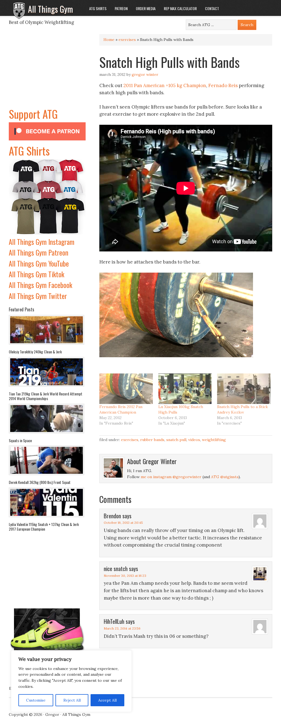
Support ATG (33, 114)
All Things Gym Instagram (41, 242)
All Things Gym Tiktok (36, 274)
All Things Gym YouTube (39, 263)
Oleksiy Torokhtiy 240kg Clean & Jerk (35, 351)
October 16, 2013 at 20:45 (123, 522)
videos (194, 439)
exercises (127, 39)
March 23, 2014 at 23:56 (122, 628)
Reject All (72, 700)
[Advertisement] (47, 71)
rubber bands (152, 439)
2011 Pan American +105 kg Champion (164, 85)
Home (108, 39)
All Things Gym (50, 9)
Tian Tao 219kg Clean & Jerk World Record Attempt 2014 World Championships (45, 396)
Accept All (107, 700)
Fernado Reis (223, 85)
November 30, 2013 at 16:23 (125, 576)
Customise (36, 700)
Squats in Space (20, 440)
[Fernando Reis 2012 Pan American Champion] (126, 388)
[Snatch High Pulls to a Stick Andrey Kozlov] (244, 388)
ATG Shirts (29, 151)
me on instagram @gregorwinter (171, 476)
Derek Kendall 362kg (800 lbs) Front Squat (40, 482)
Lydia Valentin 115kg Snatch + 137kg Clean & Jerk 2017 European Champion (44, 526)
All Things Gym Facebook (40, 285)
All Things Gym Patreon (38, 252)
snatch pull (176, 439)
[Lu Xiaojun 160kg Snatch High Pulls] (185, 388)
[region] (71, 681)
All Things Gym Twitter (38, 296)
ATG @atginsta (224, 476)
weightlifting (214, 439)
